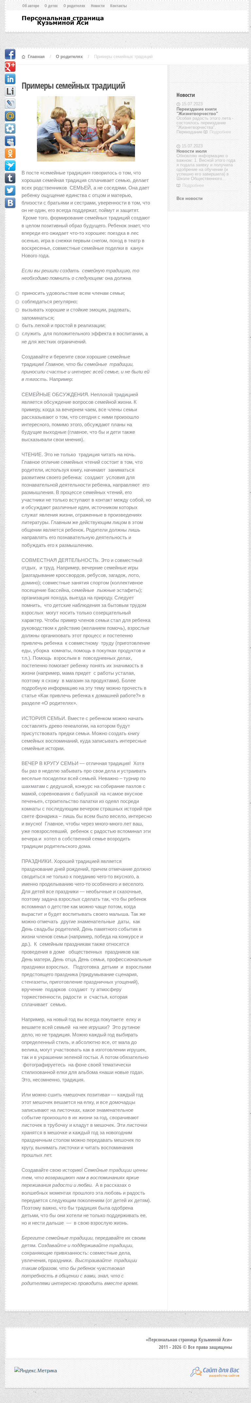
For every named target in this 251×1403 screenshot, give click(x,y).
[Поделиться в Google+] (10, 66)
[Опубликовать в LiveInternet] (10, 91)
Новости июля (191, 151)
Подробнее (220, 131)
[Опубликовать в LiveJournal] (10, 103)
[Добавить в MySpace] (10, 141)
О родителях (74, 5)
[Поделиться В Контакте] (10, 203)
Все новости (189, 198)
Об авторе (30, 5)
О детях (51, 5)
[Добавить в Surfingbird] (10, 165)
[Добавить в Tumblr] (10, 178)
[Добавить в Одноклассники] (10, 153)
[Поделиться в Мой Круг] (10, 128)
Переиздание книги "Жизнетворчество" (197, 111)
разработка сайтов (224, 1375)
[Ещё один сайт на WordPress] (63, 20)
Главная (36, 56)
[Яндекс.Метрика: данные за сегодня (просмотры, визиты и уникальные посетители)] (35, 1370)
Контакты (118, 5)
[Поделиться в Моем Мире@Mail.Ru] (10, 116)
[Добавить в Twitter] (10, 190)
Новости (98, 5)
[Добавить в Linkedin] (10, 79)
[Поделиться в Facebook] (10, 54)
